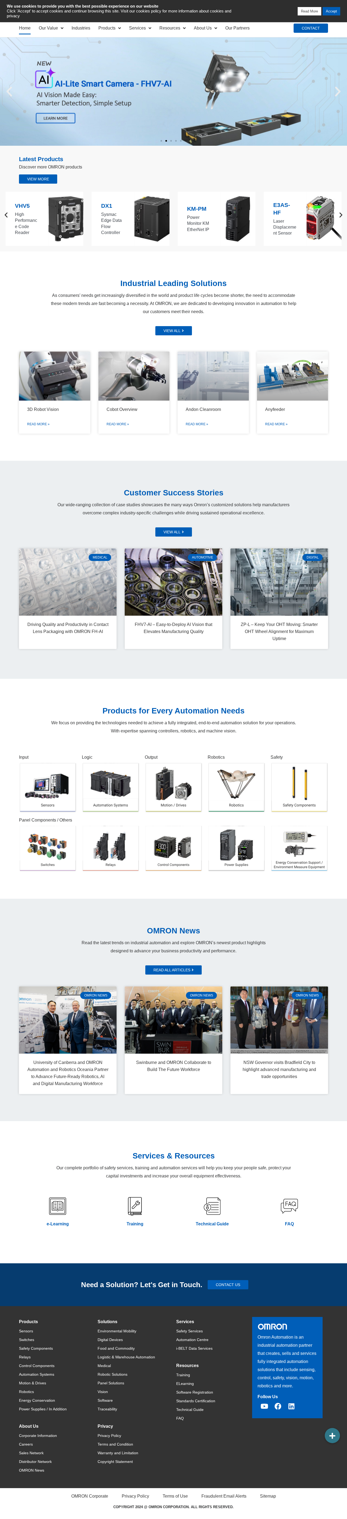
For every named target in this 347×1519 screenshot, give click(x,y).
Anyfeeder (275, 409)
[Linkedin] (291, 1406)
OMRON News (31, 1470)
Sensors (26, 1331)
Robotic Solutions (112, 1374)
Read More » (38, 424)
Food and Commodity (116, 1348)
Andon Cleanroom (203, 409)
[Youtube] (264, 1406)
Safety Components (36, 1348)
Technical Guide (212, 1224)
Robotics (26, 1392)
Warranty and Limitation (118, 1453)
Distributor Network (35, 1461)
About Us (203, 28)
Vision (103, 1392)
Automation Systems (36, 1374)
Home (25, 28)
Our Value (48, 28)
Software (105, 1400)
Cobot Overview (122, 409)
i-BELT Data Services (194, 1348)
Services (137, 28)
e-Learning (58, 1224)
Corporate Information (38, 1435)
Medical (104, 1366)
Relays (25, 1357)
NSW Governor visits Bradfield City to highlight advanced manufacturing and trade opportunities (279, 1069)
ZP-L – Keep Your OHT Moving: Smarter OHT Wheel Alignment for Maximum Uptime (279, 631)
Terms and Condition (115, 1444)
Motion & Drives (32, 1383)
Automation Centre (192, 1340)
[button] (9, 91)
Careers (26, 1444)
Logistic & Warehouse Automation (126, 1357)
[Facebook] (278, 1406)
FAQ (289, 1224)
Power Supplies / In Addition (43, 1409)
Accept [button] (331, 11)
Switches (26, 1340)
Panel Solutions (111, 1383)
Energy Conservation (37, 1400)
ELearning (185, 1383)
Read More (309, 11)
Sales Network (31, 1453)
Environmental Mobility (117, 1331)
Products (106, 28)
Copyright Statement (115, 1461)
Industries (81, 28)
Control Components (36, 1366)
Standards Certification (195, 1401)
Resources (169, 28)
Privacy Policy (109, 1435)
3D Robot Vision (43, 409)
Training (135, 1224)
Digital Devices (110, 1340)
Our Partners (237, 28)
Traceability (107, 1409)
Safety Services (189, 1331)
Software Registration (194, 1392)
